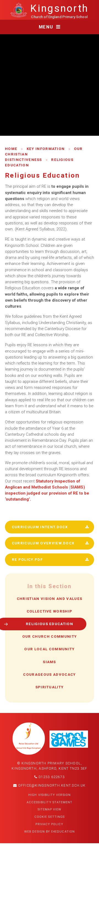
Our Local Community (49, 649)
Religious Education (49, 624)
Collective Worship (50, 611)
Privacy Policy (49, 824)
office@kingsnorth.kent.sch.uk (51, 785)
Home (11, 149)
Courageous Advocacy (49, 674)
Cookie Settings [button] (49, 817)
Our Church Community (49, 636)
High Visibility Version (49, 795)
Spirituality (49, 687)
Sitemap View (50, 809)
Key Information (46, 149)
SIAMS (49, 662)
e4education (63, 831)
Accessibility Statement (50, 802)
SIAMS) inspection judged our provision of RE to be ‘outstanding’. (47, 493)
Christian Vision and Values (49, 599)
